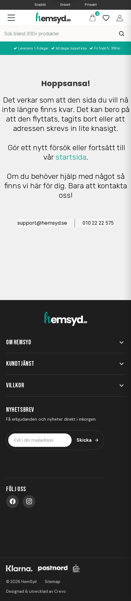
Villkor (15, 385)
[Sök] (121, 33)
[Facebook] (12, 501)
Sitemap (52, 581)
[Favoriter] (104, 17)
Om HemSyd (18, 342)
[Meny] (11, 18)
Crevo (60, 591)
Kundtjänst (20, 363)
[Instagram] (29, 501)
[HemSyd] (65, 319)
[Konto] (118, 17)
